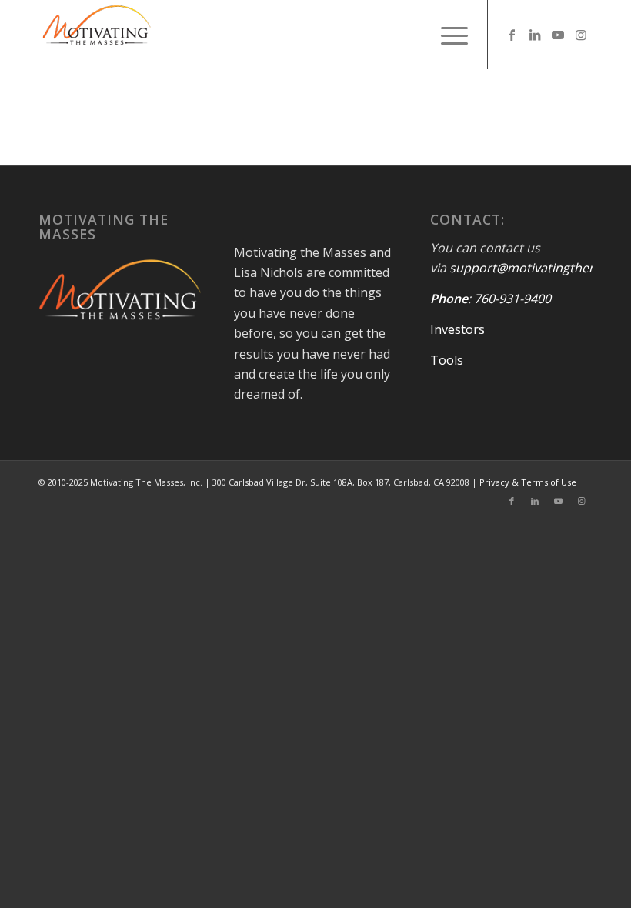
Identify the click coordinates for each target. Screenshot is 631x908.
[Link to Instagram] (581, 34)
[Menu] (447, 34)
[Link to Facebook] (511, 34)
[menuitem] (447, 34)
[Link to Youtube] (557, 34)
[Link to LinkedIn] (534, 34)
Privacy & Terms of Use (527, 482)
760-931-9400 (512, 298)
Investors (457, 329)
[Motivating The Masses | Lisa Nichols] (96, 34)
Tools (446, 360)
